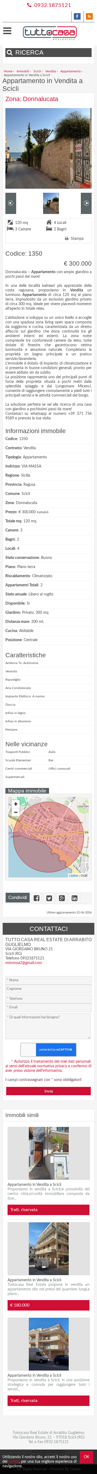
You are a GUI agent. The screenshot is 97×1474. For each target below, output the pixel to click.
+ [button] (16, 804)
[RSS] (89, 16)
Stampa (77, 239)
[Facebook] (76, 16)
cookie (13, 1462)
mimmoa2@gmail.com (23, 963)
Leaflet (73, 875)
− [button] (16, 812)
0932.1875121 (52, 5)
